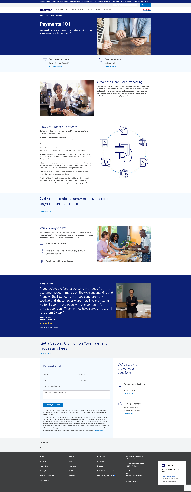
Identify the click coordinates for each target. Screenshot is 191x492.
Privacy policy (102, 456)
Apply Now (44, 466)
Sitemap (100, 466)
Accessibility (101, 461)
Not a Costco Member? (105, 471)
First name (46, 374)
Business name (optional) (52, 386)
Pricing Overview (46, 471)
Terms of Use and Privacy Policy (124, 1)
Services (71, 476)
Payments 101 (45, 480)
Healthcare (72, 471)
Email (45, 380)
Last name (81, 374)
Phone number (83, 380)
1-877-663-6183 (131, 459)
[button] (145, 5)
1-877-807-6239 (131, 466)
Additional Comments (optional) (56, 392)
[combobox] (125, 5)
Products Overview (47, 476)
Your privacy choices (104, 476)
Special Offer (73, 456)
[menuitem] (46, 10)
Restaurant (72, 466)
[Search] (115, 5)
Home (42, 456)
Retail (70, 461)
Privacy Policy (98, 431)
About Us (43, 461)
